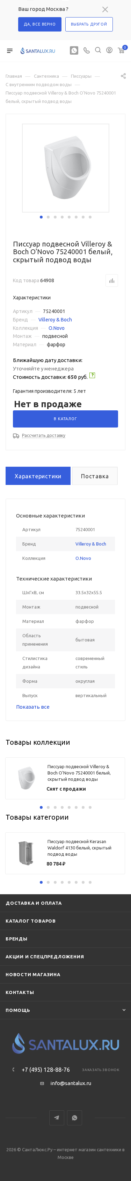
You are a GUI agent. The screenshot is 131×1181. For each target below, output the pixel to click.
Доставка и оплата (34, 903)
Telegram (56, 1117)
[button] (41, 217)
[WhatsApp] (74, 51)
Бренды (17, 938)
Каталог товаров (31, 920)
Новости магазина (33, 974)
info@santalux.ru (70, 1083)
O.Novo (57, 328)
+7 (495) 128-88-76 (46, 1069)
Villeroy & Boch (55, 319)
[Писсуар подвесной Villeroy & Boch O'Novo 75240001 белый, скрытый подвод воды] (66, 168)
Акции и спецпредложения (45, 956)
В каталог (65, 419)
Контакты (20, 992)
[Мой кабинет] (109, 51)
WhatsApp (74, 1117)
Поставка (95, 476)
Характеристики (38, 476)
